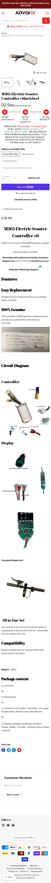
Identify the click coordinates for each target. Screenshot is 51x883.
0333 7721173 (22, 261)
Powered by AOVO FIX (25, 878)
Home (4, 33)
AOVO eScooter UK (13, 209)
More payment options (25, 193)
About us (24, 871)
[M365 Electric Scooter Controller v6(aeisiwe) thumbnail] (7, 82)
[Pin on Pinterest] (19, 750)
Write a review (13, 795)
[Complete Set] (10, 164)
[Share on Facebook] (3, 750)
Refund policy (37, 871)
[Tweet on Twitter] (9, 750)
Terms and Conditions (15, 868)
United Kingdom (24, 838)
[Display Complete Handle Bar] (17, 171)
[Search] (46, 21)
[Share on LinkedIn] (14, 750)
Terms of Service (35, 868)
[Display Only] (29, 157)
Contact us (13, 871)
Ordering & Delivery (18, 866)
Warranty (34, 866)
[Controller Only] (11, 157)
